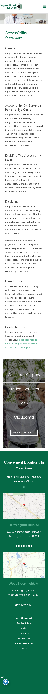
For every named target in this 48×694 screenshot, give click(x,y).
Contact (24, 648)
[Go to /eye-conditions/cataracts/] (24, 375)
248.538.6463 (24, 546)
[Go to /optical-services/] (24, 390)
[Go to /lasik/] (24, 404)
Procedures (24, 633)
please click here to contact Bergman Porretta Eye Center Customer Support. (21, 343)
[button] (24, 432)
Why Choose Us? (24, 618)
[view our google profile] (24, 487)
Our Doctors (24, 638)
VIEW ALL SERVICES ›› (24, 432)
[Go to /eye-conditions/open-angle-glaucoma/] (24, 418)
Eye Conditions (24, 623)
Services (24, 628)
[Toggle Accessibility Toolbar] (6, 682)
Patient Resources (24, 643)
